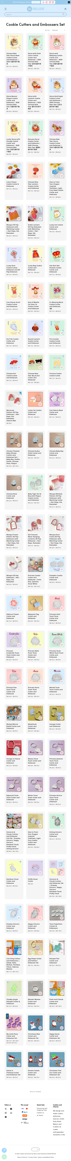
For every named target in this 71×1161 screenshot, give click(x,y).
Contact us (40, 1113)
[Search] (63, 14)
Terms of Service (22, 1157)
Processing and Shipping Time (42, 1109)
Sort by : (47, 30)
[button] (6, 9)
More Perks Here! (53, 2)
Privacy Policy (32, 1157)
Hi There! (40, 1115)
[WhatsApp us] (4, 1156)
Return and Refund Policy (46, 1157)
